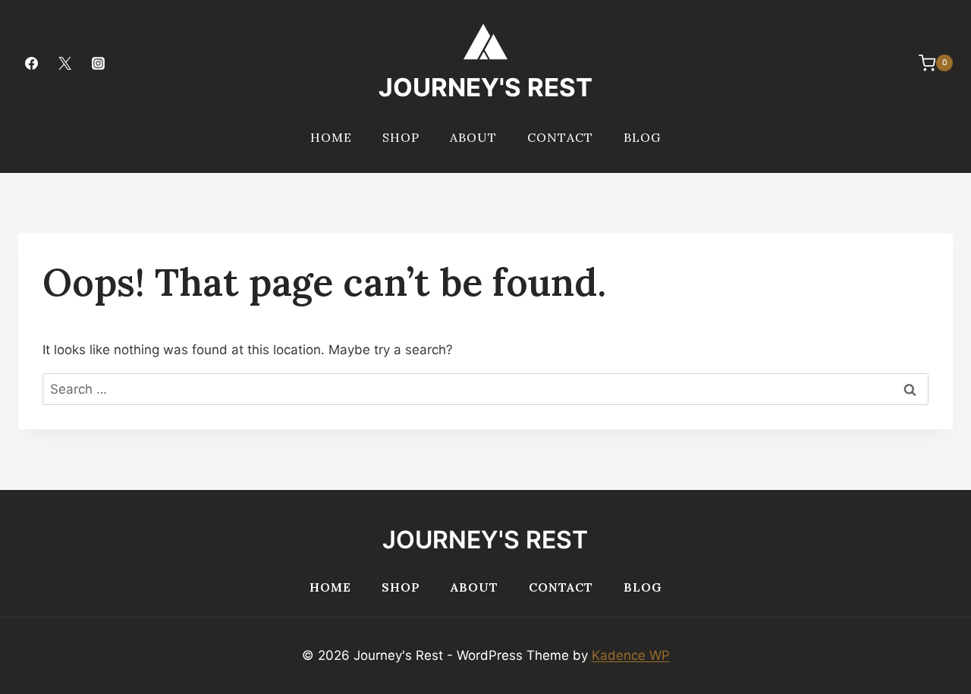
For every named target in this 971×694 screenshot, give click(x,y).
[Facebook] (31, 63)
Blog (642, 137)
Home (331, 137)
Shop (401, 137)
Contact (560, 137)
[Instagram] (98, 63)
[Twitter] (64, 63)
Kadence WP (631, 655)
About (473, 137)
